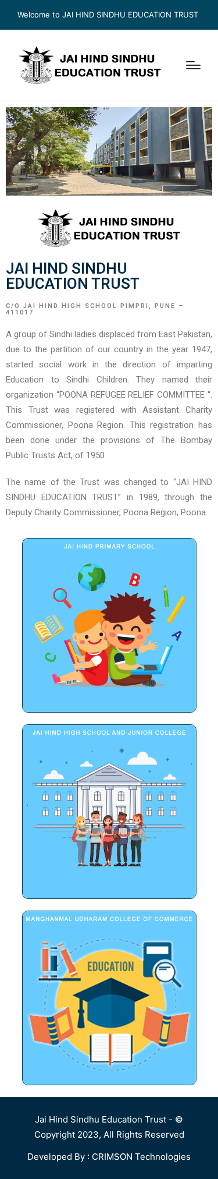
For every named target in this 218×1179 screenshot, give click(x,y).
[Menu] (193, 65)
